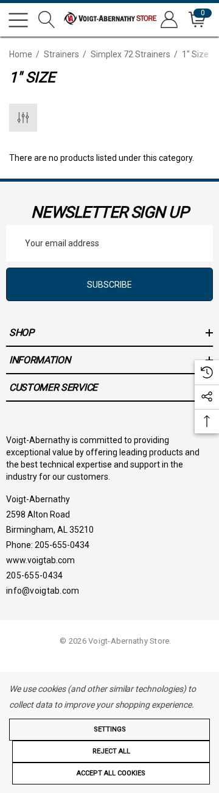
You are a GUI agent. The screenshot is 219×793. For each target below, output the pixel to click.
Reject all (111, 751)
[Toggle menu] (18, 20)
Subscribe (109, 285)
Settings (110, 729)
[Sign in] (168, 20)
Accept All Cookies (111, 773)
